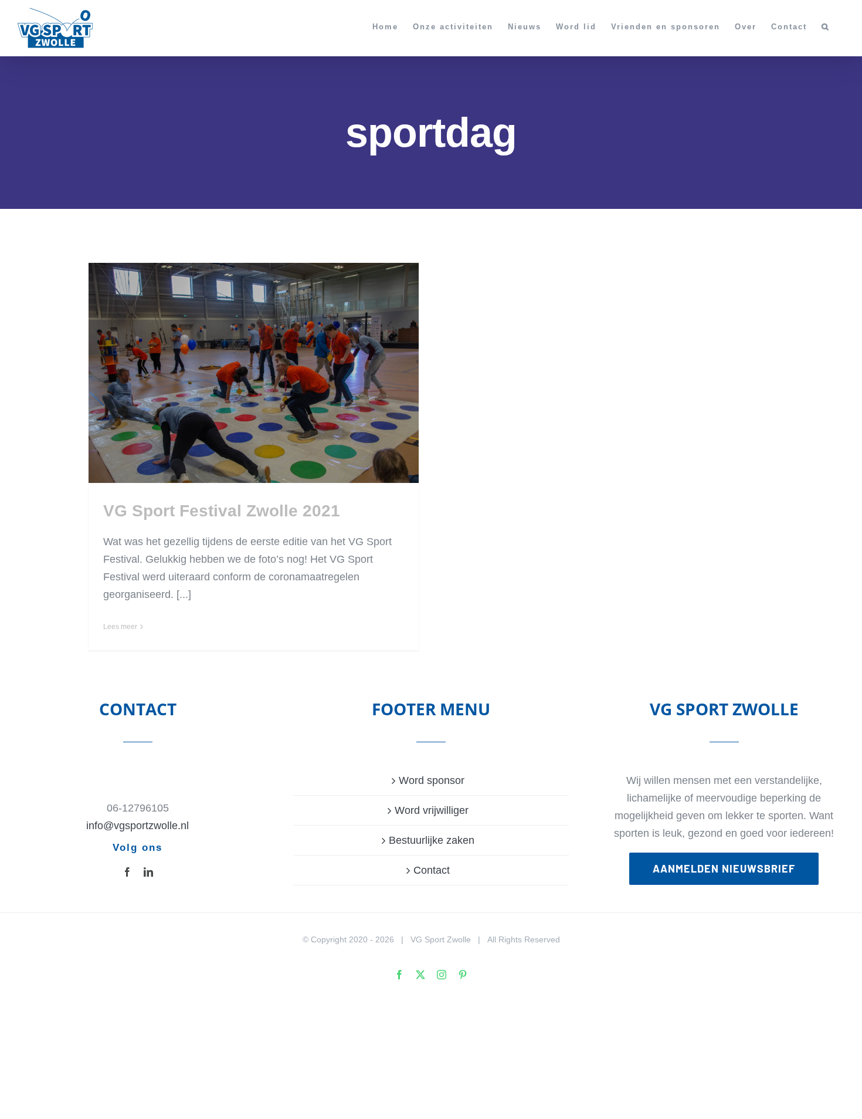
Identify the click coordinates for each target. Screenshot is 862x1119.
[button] (826, 26)
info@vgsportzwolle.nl (137, 825)
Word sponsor (431, 780)
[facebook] (127, 872)
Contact (431, 870)
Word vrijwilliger (432, 810)
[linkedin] (148, 872)
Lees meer (120, 627)
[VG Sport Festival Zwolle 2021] (254, 373)
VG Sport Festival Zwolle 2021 (221, 511)
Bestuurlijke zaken (431, 840)
